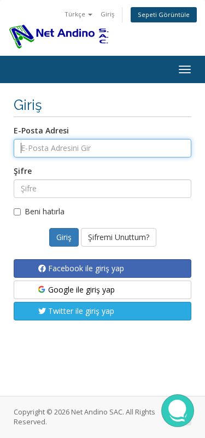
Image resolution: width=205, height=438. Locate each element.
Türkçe (76, 14)
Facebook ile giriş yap (85, 268)
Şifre (23, 171)
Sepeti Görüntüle (164, 14)
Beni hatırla (45, 211)
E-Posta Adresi (41, 130)
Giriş (107, 14)
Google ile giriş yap (80, 289)
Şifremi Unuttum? (118, 237)
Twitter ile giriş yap (80, 311)
